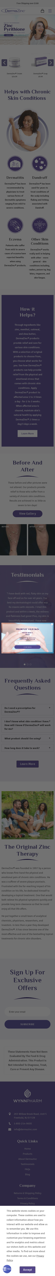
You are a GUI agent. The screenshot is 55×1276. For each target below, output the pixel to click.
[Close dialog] (52, 624)
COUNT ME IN (27, 647)
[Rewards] (7, 1269)
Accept (27, 1270)
